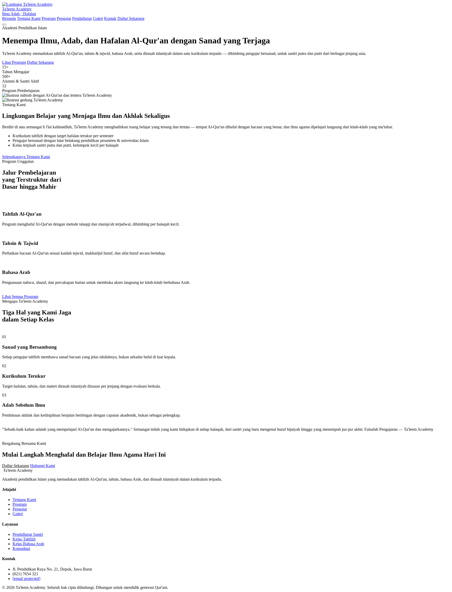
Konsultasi (21, 548)
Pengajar (64, 18)
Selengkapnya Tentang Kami (26, 156)
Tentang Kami (29, 18)
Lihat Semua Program (20, 296)
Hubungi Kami (42, 465)
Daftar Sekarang (130, 18)
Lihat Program (14, 62)
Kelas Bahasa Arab (28, 544)
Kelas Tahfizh (24, 539)
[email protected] (26, 578)
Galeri (98, 18)
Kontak (110, 18)
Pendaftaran (82, 18)
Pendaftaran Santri (28, 534)
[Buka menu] (4, 24)
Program (49, 18)
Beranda (9, 18)
